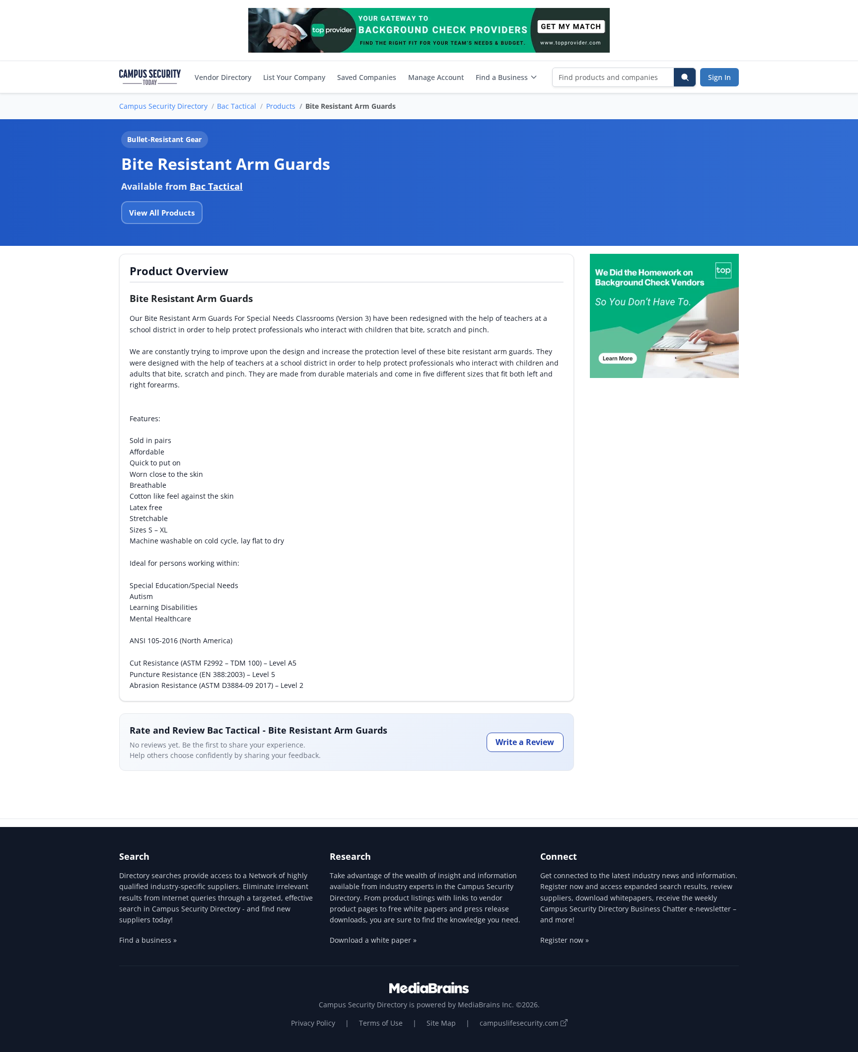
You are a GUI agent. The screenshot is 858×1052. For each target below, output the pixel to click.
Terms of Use (381, 1023)
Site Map (441, 1023)
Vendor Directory (223, 77)
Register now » (564, 940)
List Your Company (294, 77)
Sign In (719, 77)
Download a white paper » (373, 940)
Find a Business (502, 77)
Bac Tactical (236, 106)
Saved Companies (366, 77)
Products (280, 106)
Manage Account (436, 77)
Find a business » (148, 940)
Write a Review (525, 742)
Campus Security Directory (163, 106)
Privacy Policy (313, 1023)
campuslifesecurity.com (520, 1023)
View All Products (162, 213)
